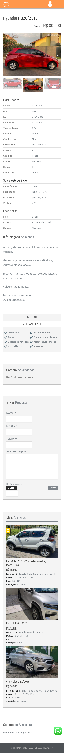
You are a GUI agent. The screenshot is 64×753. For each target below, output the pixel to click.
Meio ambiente (32, 324)
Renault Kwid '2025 (16, 623)
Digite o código (14, 483)
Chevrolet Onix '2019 (18, 681)
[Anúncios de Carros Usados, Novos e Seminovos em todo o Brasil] (12, 4)
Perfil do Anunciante (19, 377)
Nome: (11, 413)
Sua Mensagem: (17, 451)
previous (6, 55)
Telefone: (12, 438)
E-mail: (11, 425)
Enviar (53, 487)
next (57, 55)
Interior (32, 317)
